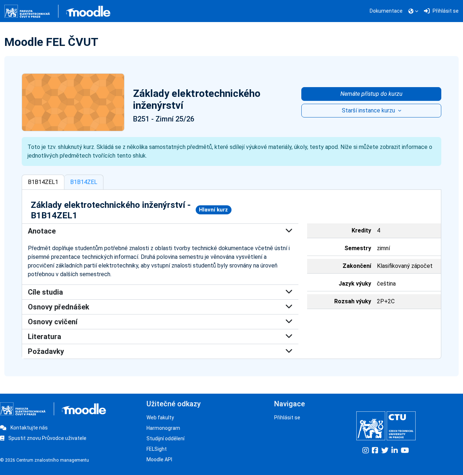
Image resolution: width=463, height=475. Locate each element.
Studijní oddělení (165, 438)
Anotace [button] (42, 231)
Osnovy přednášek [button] (58, 307)
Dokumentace (386, 11)
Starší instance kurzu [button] (369, 110)
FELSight (156, 449)
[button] (413, 11)
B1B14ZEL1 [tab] (43, 182)
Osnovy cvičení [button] (52, 321)
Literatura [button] (44, 336)
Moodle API (159, 459)
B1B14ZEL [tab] (83, 182)
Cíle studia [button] (45, 292)
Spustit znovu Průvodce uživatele (46, 438)
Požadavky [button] (46, 351)
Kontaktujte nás (28, 428)
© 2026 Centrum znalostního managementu (44, 460)
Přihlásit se (287, 417)
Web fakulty (160, 417)
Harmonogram (163, 428)
